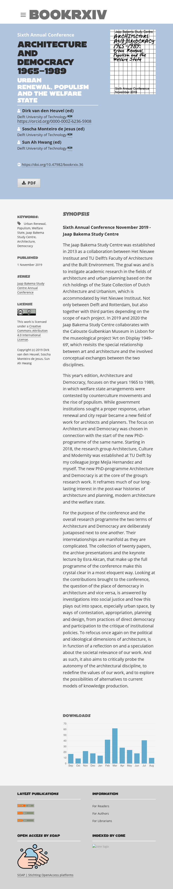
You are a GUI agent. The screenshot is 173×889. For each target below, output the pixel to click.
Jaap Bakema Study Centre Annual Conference (30, 287)
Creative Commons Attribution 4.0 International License (32, 332)
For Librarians (102, 821)
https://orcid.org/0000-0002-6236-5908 (54, 121)
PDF (31, 183)
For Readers (100, 806)
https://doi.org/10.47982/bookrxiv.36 (52, 164)
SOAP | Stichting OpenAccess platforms (45, 875)
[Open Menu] (23, 12)
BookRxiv (68, 15)
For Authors (100, 813)
